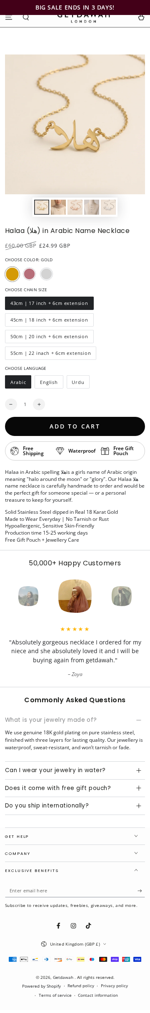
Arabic (20, 384)
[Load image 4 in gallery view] (91, 207)
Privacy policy (114, 985)
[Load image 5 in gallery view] (108, 207)
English (51, 384)
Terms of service (55, 995)
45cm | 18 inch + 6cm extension (49, 322)
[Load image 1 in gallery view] (41, 207)
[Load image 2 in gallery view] (58, 207)
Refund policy (81, 985)
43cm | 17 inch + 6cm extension (49, 305)
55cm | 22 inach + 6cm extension (50, 355)
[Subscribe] (141, 891)
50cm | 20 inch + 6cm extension (49, 338)
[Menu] (9, 17)
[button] (26, 17)
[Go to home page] (83, 17)
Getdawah (64, 977)
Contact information (98, 995)
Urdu (81, 384)
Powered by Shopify (41, 986)
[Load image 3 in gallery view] (75, 207)
